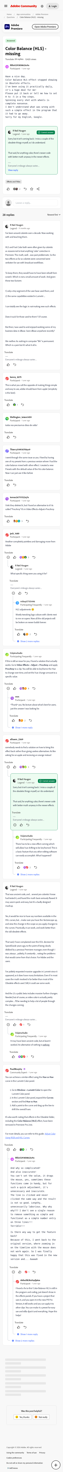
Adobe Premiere (42, 14)
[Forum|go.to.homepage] (23, 6)
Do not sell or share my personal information (24, 1463)
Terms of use (32, 1452)
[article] (31, 295)
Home (9, 14)
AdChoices (13, 1468)
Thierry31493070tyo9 (20, 449)
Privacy (42, 1452)
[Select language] (42, 6)
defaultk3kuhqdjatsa (30, 1280)
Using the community (15, 1452)
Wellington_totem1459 (21, 417)
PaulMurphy (16, 1069)
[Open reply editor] (31, 203)
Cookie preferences (14, 1458)
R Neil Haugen (19, 130)
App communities (24, 14)
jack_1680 (14, 533)
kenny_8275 (15, 377)
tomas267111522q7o (19, 497)
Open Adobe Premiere (45, 26)
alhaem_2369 (16, 739)
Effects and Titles (13, 181)
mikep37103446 (27, 601)
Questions (11, 17)
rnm (17, 696)
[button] (6, 7)
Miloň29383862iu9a (19, 65)
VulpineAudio (16, 653)
